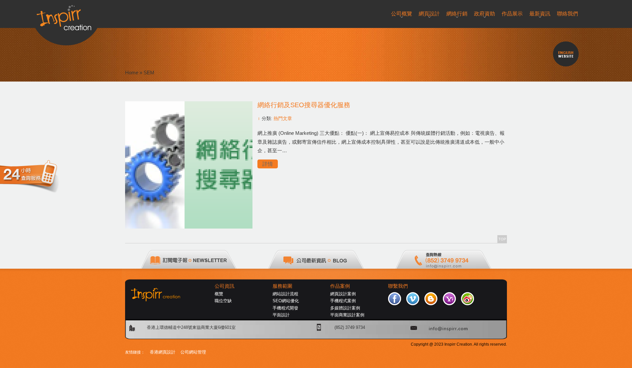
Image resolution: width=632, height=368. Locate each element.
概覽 (219, 293)
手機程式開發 (285, 308)
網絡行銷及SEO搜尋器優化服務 (303, 105)
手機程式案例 (343, 300)
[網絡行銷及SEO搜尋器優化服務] (188, 227)
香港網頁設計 (162, 352)
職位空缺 (223, 300)
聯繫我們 (398, 286)
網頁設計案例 (343, 293)
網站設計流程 (285, 293)
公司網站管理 (193, 352)
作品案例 (340, 286)
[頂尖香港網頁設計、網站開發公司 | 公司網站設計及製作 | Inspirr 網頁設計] (66, 15)
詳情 (267, 164)
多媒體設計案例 (345, 308)
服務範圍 (282, 286)
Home (131, 72)
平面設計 (281, 314)
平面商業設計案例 (347, 314)
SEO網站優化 (286, 300)
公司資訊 (224, 286)
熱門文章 (283, 118)
